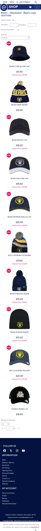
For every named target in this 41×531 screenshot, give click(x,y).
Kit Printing (6, 468)
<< (2, 428)
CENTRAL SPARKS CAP (19, 409)
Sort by (4, 34)
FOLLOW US (9, 446)
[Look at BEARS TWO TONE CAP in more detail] (19, 155)
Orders (4, 496)
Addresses (5, 501)
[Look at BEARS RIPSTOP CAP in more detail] (19, 117)
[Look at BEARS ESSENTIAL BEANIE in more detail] (19, 270)
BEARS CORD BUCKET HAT (19, 66)
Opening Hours (7, 470)
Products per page (8, 420)
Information (10, 455)
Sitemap (5, 484)
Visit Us (4, 476)
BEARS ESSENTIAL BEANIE (19, 294)
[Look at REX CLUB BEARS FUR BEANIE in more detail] (19, 232)
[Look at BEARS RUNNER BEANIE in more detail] (19, 309)
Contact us (6, 478)
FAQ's (4, 460)
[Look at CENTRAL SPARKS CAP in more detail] (19, 386)
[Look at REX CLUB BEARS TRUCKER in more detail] (19, 347)
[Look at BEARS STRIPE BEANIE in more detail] (19, 81)
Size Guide (5, 465)
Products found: (7, 30)
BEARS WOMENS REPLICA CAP (19, 217)
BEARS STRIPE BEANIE (19, 105)
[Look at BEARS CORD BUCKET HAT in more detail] (19, 43)
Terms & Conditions (8, 481)
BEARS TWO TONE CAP (19, 178)
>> (18, 428)
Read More (35, 527)
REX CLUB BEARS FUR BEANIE (19, 255)
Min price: (4, 25)
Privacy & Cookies (8, 473)
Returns (4, 498)
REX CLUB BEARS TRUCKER (19, 371)
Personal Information (9, 504)
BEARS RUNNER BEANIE (19, 332)
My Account (9, 488)
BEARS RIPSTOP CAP (19, 140)
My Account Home (8, 493)
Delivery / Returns (8, 462)
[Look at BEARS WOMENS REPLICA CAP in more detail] (19, 194)
